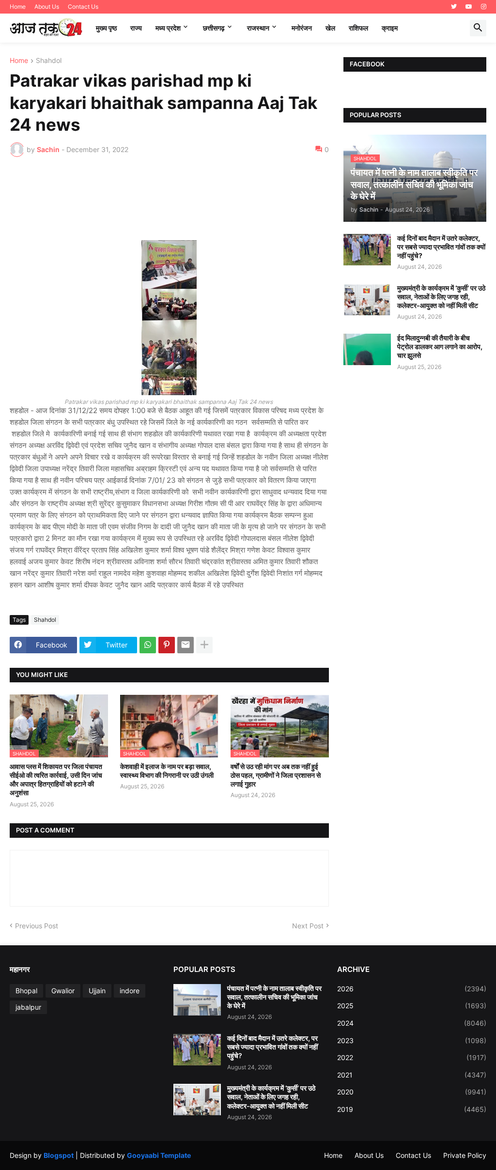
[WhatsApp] (148, 645)
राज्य (136, 28)
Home (18, 6)
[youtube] (468, 7)
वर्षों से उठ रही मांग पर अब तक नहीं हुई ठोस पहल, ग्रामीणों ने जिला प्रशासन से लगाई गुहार (276, 775)
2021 (411, 1075)
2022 (411, 1057)
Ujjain (97, 990)
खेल (330, 28)
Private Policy (464, 1155)
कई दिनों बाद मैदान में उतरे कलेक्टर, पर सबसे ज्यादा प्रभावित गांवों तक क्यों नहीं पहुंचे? (441, 247)
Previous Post (36, 926)
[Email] (185, 645)
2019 (411, 1109)
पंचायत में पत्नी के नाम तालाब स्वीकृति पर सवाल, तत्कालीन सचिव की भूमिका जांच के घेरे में (274, 997)
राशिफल (358, 28)
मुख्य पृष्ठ (106, 28)
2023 (411, 1040)
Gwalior (63, 990)
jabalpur (28, 1007)
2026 (411, 989)
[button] (478, 28)
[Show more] (204, 645)
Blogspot (59, 1155)
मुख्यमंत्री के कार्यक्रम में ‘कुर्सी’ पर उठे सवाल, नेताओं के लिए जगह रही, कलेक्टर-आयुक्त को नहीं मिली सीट (441, 296)
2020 (411, 1092)
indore (130, 990)
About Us (46, 6)
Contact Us (83, 6)
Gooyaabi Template (159, 1155)
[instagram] (483, 7)
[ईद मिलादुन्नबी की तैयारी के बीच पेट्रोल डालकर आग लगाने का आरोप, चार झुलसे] (367, 349)
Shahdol (49, 60)
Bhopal (26, 990)
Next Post (308, 926)
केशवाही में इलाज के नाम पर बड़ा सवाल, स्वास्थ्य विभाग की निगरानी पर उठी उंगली (167, 770)
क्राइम (390, 28)
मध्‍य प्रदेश (168, 28)
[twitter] (454, 7)
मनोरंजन (302, 28)
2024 (411, 1023)
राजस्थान (258, 28)
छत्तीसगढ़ (214, 28)
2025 (411, 1005)
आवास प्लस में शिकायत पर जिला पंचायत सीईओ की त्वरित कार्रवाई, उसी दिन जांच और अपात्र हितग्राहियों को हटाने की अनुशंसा (56, 779)
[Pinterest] (166, 645)
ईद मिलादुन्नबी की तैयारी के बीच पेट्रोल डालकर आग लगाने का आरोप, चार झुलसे (439, 346)
